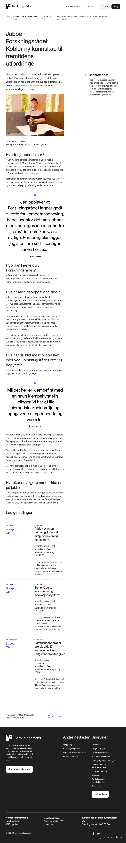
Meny (115, 6)
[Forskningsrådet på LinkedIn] (99, 834)
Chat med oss (113, 837)
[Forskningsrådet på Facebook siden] (94, 834)
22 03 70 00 (103, 824)
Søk (106, 6)
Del (59, 716)
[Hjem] (18, 6)
